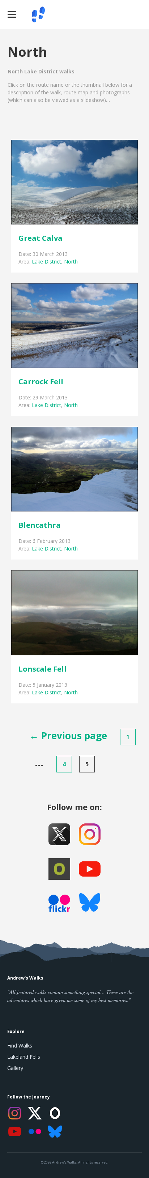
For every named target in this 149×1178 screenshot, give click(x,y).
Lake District (46, 261)
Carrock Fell (40, 381)
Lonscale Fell (42, 669)
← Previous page (68, 735)
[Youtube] (90, 869)
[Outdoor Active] (59, 869)
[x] (59, 834)
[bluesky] (90, 903)
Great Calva (40, 238)
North (71, 261)
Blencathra (39, 525)
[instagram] (90, 834)
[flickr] (59, 905)
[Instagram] (14, 1113)
